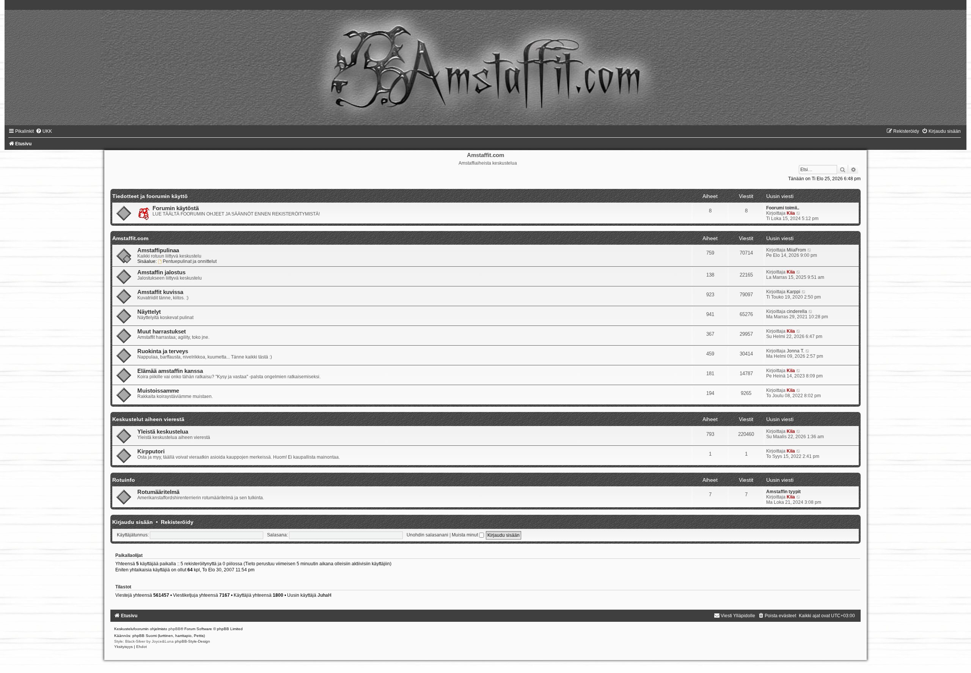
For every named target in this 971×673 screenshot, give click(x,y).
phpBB (174, 629)
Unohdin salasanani (427, 535)
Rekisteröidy (177, 522)
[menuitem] (44, 131)
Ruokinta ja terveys (162, 351)
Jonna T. (795, 351)
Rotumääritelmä (158, 492)
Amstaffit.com (130, 238)
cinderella (797, 311)
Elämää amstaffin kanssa (170, 371)
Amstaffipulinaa (158, 250)
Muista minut (465, 535)
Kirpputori (151, 451)
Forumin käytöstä (175, 208)
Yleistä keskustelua (162, 432)
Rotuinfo (123, 480)
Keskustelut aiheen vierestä (148, 419)
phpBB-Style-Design (192, 641)
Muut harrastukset (161, 332)
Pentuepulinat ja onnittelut (190, 261)
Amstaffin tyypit (783, 491)
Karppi (793, 291)
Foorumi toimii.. (782, 208)
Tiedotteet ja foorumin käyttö (150, 196)
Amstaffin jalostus (161, 272)
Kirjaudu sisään (132, 522)
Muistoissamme (158, 391)
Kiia (791, 213)
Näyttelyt (149, 312)
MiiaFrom (796, 250)
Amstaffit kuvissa (160, 292)
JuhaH (324, 595)
